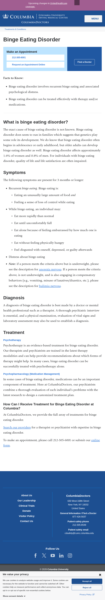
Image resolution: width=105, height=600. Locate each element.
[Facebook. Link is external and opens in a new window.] (35, 555)
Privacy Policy (86, 594)
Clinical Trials (27, 505)
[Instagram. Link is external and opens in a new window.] (70, 555)
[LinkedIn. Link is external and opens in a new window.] (61, 555)
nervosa (55, 286)
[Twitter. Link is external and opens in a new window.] (44, 555)
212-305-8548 (79, 525)
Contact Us (26, 521)
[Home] (35, 18)
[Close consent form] (100, 574)
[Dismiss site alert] (77, 2)
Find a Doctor (85, 62)
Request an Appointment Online (28, 64)
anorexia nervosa (50, 269)
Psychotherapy (12, 340)
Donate (26, 511)
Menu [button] (95, 18)
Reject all (87, 587)
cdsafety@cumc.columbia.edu (79, 533)
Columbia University (57, 569)
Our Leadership (27, 500)
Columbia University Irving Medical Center (40, 479)
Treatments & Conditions (15, 29)
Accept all (87, 581)
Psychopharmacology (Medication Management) (31, 374)
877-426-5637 (79, 517)
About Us (26, 495)
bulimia (44, 286)
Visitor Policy (26, 516)
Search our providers (17, 427)
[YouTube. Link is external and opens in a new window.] (52, 555)
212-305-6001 (19, 57)
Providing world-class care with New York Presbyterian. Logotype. (71, 480)
